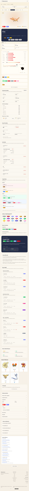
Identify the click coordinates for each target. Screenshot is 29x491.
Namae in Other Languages (5, 395)
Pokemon (15, 473)
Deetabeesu (4, 4)
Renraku (27, 473)
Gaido (14, 475)
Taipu (14, 474)
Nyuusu (14, 476)
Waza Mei (3, 414)
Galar (5, 42)
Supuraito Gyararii (4, 397)
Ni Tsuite (14, 481)
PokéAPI (27, 474)
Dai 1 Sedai (8, 4)
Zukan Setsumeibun (4, 416)
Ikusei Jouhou (4, 412)
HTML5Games (26, 475)
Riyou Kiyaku (26, 479)
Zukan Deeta (4, 399)
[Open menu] (27, 1)
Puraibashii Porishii (26, 478)
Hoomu (1, 4)
